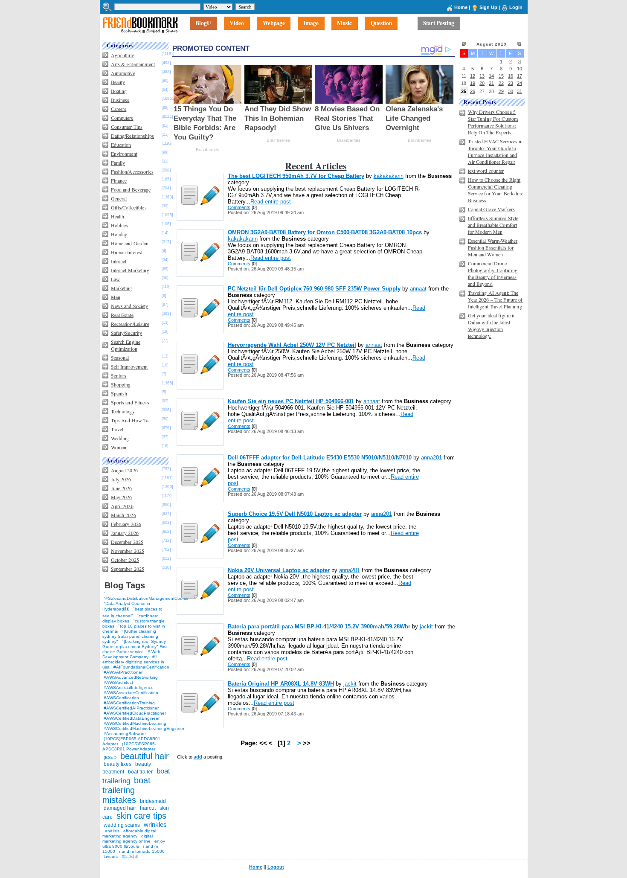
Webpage (274, 23)
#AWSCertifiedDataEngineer (132, 718)
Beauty (118, 81)
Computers (122, 117)
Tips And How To (130, 420)
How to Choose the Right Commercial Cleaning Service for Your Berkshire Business (496, 190)
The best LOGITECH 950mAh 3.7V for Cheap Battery (296, 176)
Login (515, 7)
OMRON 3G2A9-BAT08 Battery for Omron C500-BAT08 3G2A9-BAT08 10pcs (325, 232)
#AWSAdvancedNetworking (131, 677)
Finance (119, 180)
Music (344, 23)
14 (491, 75)
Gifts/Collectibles (129, 207)
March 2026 (123, 515)
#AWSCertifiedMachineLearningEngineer (144, 728)
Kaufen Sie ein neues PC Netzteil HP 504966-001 (291, 401)
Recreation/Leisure (130, 323)
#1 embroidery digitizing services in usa (133, 661)
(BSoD (110, 757)
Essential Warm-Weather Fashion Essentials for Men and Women (493, 247)
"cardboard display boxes (130, 618)
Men (115, 297)
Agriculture (122, 55)
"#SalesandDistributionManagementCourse (146, 598)
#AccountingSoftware (125, 733)
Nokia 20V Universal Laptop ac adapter (279, 570)
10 (519, 68)
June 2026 (121, 488)
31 (519, 91)
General (119, 198)
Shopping (121, 384)
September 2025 (128, 568)
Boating (119, 90)
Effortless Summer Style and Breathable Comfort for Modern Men (493, 225)
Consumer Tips (127, 126)
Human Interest (127, 252)
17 (519, 75)
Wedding (120, 438)
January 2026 (125, 532)
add (198, 756)
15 (501, 75)
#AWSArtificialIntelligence (129, 687)
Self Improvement (129, 366)
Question (381, 23)
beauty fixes (117, 764)
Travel (117, 429)
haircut (148, 808)
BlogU (203, 23)
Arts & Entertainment (133, 64)
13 (482, 75)
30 (510, 91)
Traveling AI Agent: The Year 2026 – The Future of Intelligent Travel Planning (495, 299)
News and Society (129, 305)
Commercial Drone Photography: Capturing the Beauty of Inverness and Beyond (493, 273)
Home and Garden (130, 243)
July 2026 (121, 479)
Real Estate (122, 314)
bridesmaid (153, 801)
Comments (239, 207)
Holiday (119, 234)
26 (472, 91)
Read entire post (270, 201)
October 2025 (125, 559)
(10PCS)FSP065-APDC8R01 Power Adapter (129, 746)
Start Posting (438, 23)
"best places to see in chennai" (132, 612)
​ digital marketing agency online (127, 838)
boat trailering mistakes (126, 790)
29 (501, 91)
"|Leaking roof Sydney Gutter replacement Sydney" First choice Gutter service (135, 646)
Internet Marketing (130, 270)
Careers (119, 108)
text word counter (486, 170)
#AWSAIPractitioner (123, 672)
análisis (111, 831)
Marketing (121, 288)
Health (118, 216)
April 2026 (122, 506)
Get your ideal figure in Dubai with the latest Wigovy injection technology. (492, 325)
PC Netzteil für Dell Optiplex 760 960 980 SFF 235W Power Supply (314, 288)
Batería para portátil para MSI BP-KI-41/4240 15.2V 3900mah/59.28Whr (319, 626)
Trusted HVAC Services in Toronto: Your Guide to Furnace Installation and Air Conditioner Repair (495, 151)
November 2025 (128, 550)
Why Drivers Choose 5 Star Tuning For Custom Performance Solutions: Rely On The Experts (493, 122)
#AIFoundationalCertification (141, 667)
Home (460, 7)
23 (510, 83)
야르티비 (130, 856)
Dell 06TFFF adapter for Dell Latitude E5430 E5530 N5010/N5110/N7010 (320, 457)
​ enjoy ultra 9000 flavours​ (133, 844)
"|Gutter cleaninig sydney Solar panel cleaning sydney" (130, 636)
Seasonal (120, 357)
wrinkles (155, 824)
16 (510, 75)
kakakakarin (388, 176)
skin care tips (141, 815)
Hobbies (119, 225)
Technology (123, 411)
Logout (275, 866)
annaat (418, 288)
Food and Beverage (131, 189)
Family (118, 162)
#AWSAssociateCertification (131, 692)
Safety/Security (126, 332)
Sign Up (488, 7)
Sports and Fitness (130, 402)
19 (472, 83)
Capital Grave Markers (491, 209)
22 (501, 83)
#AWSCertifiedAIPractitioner (131, 708)
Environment (124, 153)
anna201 (431, 457)
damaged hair (120, 808)
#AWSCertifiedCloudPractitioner (135, 713)
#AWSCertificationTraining (129, 703)
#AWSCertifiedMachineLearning (135, 723)
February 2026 (126, 523)
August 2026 (124, 470)
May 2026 (121, 497)
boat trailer (140, 772)
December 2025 (127, 541)
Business (120, 99)
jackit (426, 626)
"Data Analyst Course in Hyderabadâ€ (126, 606)
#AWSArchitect (118, 682)
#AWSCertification (121, 697)
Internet (119, 261)
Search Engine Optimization (126, 345)
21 (491, 83)
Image (311, 23)
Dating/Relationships (132, 135)
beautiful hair (144, 756)
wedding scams (122, 825)
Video (236, 23)
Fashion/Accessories (132, 171)
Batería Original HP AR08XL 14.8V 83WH (281, 683)
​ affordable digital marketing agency (129, 833)
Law (115, 279)
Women (119, 447)
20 (482, 83)
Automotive (123, 73)
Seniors (119, 375)
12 (472, 75)
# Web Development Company (131, 654)
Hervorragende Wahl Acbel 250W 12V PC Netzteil (292, 345)
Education (121, 144)
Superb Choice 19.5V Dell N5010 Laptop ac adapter (295, 514)
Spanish (119, 393)
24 (519, 83)
